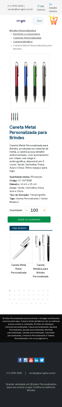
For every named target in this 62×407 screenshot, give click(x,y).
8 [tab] (43, 291)
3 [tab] (20, 291)
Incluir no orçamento (29, 219)
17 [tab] (43, 295)
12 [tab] (20, 295)
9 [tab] (48, 291)
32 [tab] (32, 304)
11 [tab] (15, 295)
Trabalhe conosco (53, 9)
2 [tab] (15, 291)
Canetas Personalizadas (27, 37)
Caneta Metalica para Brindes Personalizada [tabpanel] (40, 270)
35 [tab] (46, 304)
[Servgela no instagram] (25, 361)
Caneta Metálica (22, 41)
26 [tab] (43, 300)
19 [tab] (10, 300)
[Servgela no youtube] (31, 361)
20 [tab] (15, 300)
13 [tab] (24, 295)
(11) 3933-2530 (14, 373)
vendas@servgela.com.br (42, 373)
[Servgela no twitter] (41, 361)
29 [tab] (17, 304)
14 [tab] (29, 295)
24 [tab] (34, 300)
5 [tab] (29, 291)
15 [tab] (34, 295)
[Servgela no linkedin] (36, 361)
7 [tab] (39, 291)
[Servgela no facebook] (20, 361)
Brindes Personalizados (23, 30)
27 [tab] (48, 300)
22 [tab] (24, 300)
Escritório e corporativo (26, 34)
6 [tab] (34, 291)
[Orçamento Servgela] (51, 20)
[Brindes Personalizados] (21, 21)
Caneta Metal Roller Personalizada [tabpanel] (18, 268)
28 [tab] (12, 304)
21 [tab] (20, 300)
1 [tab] (10, 291)
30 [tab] (22, 304)
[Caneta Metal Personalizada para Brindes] (14, 116)
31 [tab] (27, 304)
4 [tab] (24, 291)
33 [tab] (36, 304)
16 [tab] (39, 295)
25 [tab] (39, 300)
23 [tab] (29, 300)
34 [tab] (41, 304)
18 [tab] (48, 295)
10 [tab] (10, 295)
